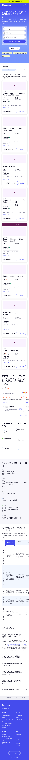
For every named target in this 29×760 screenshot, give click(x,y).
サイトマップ (19, 719)
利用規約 (4, 734)
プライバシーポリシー (7, 736)
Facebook (18, 734)
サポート (18, 717)
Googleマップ (20, 409)
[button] (14, 41)
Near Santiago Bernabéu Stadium (14, 644)
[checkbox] (9, 70)
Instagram (18, 739)
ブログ (3, 717)
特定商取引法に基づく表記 (7, 743)
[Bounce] (6, 5)
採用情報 (4, 727)
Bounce (4, 697)
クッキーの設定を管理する (7, 739)
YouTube (18, 745)
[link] (22, 5)
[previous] (20, 415)
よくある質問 (19, 715)
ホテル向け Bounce (6, 725)
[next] (25, 415)
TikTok (17, 741)
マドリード (17, 697)
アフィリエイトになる (7, 723)
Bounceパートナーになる (7, 720)
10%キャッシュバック (18, 1)
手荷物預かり (10, 697)
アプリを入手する (6, 715)
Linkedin (18, 743)
